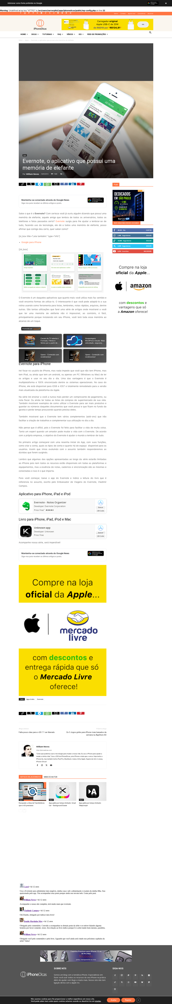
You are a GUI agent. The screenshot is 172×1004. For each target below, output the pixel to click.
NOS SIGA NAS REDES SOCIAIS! (126, 223)
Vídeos (70, 34)
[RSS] (37, 13)
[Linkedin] (72, 186)
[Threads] (70, 13)
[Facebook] (21, 13)
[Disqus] (62, 849)
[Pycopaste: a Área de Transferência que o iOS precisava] (32, 791)
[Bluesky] (62, 13)
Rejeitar (128, 1000)
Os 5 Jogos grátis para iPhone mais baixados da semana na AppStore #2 (86, 733)
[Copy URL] (22, 186)
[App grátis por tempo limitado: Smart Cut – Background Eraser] (62, 791)
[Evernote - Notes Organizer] (26, 506)
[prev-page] (20, 810)
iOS (80, 34)
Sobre (116, 13)
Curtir (148, 230)
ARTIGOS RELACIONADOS (30, 777)
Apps (27, 40)
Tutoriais (47, 34)
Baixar (100, 507)
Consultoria (141, 13)
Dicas (34, 34)
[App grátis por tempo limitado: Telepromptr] (92, 791)
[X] (50, 13)
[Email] (56, 186)
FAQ (59, 34)
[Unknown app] (26, 531)
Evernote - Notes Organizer (50, 502)
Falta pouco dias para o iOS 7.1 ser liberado (37, 732)
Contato (123, 13)
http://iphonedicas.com (44, 750)
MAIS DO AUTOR (50, 777)
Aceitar (113, 1000)
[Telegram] (41, 13)
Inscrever (147, 251)
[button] (150, 33)
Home (23, 34)
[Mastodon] (66, 13)
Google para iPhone (31, 242)
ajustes (98, 1001)
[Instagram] (25, 13)
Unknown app (42, 527)
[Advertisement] (86, 62)
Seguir (148, 235)
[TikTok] (45, 13)
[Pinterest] (33, 13)
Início (21, 40)
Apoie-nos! (131, 13)
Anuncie (150, 13)
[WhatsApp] (54, 13)
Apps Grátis (30, 699)
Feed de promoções (96, 34)
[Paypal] (29, 13)
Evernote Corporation (55, 506)
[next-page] (24, 810)
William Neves (32, 174)
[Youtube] (58, 13)
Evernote (60, 221)
